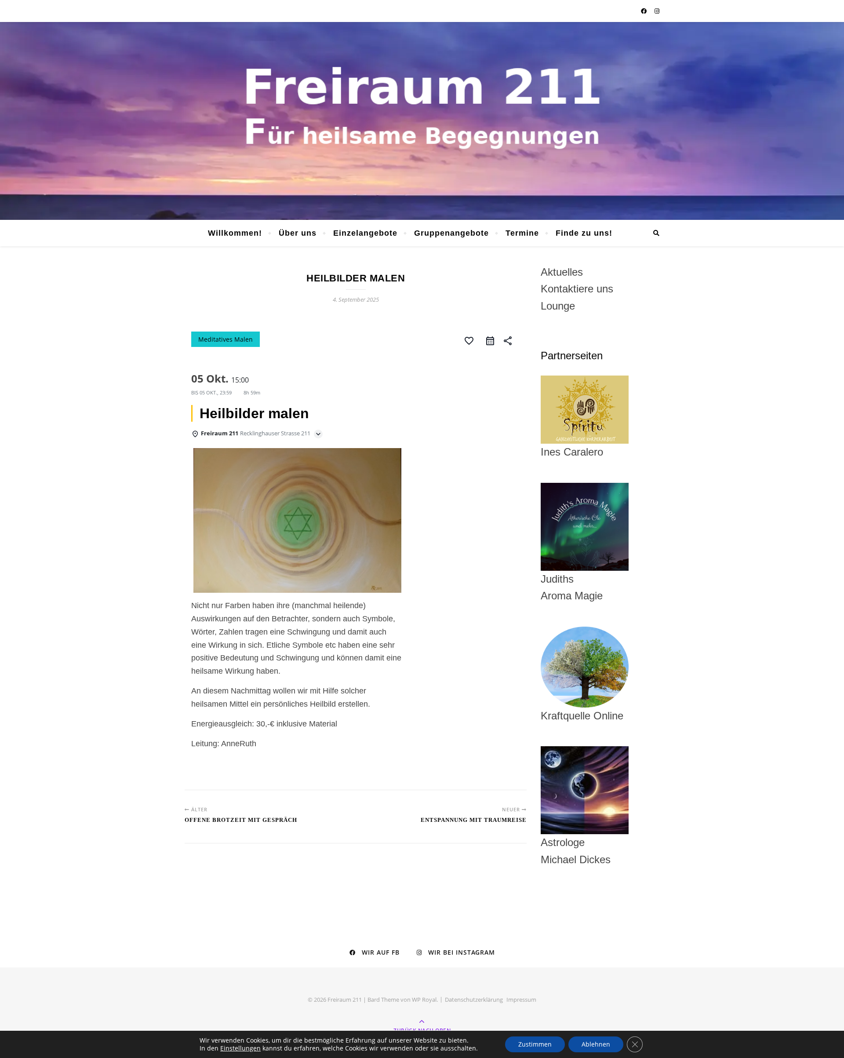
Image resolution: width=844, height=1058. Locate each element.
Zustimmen (535, 1044)
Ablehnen (596, 1044)
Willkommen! (235, 233)
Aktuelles (562, 272)
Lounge (558, 306)
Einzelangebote (365, 233)
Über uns (297, 233)
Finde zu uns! (584, 233)
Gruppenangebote (451, 233)
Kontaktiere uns (577, 289)
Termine (522, 233)
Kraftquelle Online (582, 716)
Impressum (521, 999)
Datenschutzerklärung (474, 999)
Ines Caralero (572, 452)
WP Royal (424, 999)
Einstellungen (240, 1048)
